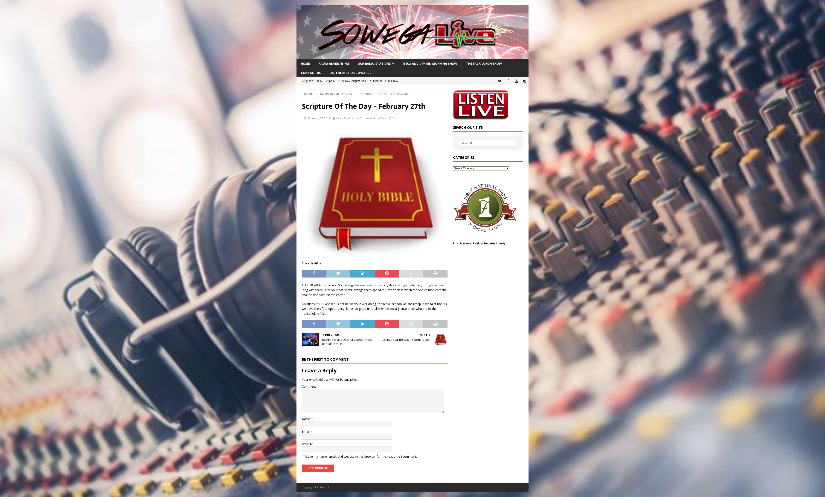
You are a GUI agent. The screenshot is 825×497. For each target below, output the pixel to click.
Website (307, 444)
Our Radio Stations (374, 63)
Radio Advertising (334, 63)
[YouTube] (516, 81)
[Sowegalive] (412, 57)
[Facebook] (508, 81)
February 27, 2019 (318, 118)
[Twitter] (499, 81)
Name (306, 419)
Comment (309, 386)
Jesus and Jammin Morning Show (430, 63)
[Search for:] (488, 143)
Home (305, 63)
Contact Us (311, 73)
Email (306, 432)
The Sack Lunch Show (484, 63)
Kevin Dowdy (344, 118)
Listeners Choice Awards (350, 73)
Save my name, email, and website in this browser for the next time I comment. (361, 456)
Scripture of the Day (373, 118)
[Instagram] (525, 81)
